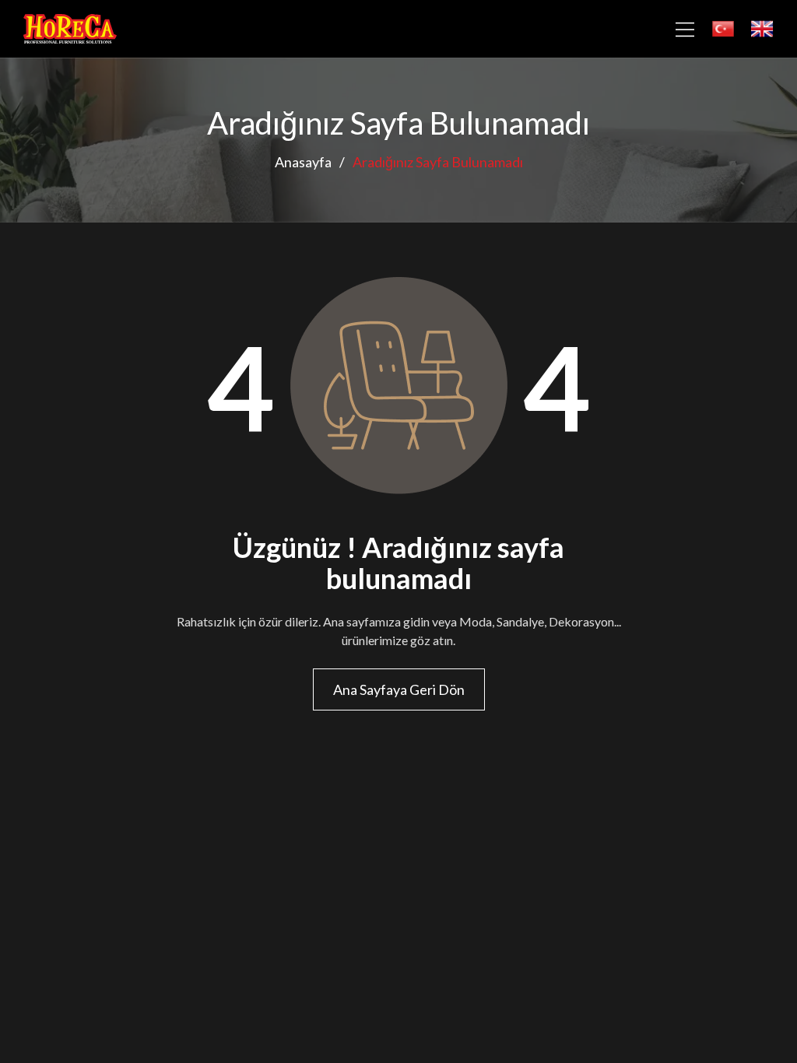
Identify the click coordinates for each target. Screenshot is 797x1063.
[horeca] (70, 29)
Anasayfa (303, 161)
